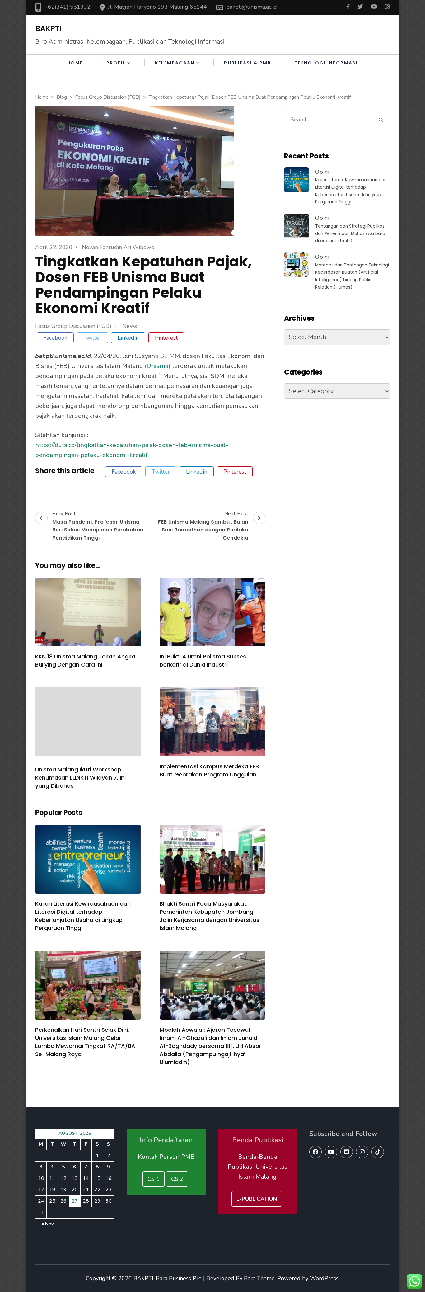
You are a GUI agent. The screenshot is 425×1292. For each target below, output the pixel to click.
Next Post (203, 525)
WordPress (324, 1278)
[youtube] (331, 1152)
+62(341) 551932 (67, 7)
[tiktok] (377, 1152)
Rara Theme (259, 1278)
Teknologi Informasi (326, 63)
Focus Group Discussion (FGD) (73, 326)
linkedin (128, 338)
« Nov (48, 1223)
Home (75, 63)
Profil (116, 63)
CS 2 (177, 1179)
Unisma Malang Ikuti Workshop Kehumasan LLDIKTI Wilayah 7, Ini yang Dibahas (80, 778)
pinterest (166, 338)
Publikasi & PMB (247, 63)
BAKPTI (48, 28)
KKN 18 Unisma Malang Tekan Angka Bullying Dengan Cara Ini (85, 660)
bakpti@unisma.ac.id (251, 7)
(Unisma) (157, 366)
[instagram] (362, 1152)
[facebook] (315, 1152)
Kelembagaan (174, 63)
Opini (322, 172)
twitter (92, 338)
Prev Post (97, 525)
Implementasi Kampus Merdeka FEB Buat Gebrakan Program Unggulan (209, 770)
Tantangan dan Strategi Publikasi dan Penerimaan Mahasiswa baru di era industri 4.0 (350, 233)
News (129, 326)
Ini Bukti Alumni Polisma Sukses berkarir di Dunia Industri (203, 660)
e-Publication (256, 1199)
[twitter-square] (346, 1152)
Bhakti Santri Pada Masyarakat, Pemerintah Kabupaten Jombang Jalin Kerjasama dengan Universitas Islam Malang (209, 916)
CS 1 (153, 1179)
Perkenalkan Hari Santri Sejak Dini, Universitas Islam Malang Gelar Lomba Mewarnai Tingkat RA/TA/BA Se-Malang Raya (85, 1042)
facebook (55, 338)
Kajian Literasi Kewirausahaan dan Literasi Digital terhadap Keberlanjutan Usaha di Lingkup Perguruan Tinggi (83, 916)
